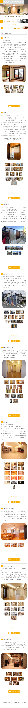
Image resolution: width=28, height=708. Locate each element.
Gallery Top (15, 25)
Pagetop (15, 101)
